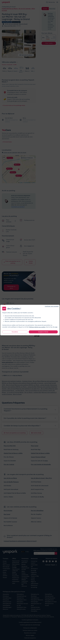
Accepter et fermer (43, 331)
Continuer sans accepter (52, 306)
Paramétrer (15, 331)
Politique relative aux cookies (37, 327)
